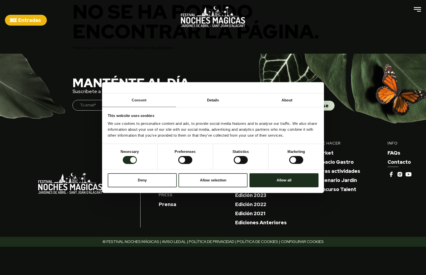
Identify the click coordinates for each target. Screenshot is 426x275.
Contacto (399, 162)
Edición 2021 (250, 213)
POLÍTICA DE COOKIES (257, 241)
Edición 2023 (250, 195)
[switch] (185, 160)
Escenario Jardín (336, 180)
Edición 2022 (250, 204)
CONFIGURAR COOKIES (302, 241)
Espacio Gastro (335, 162)
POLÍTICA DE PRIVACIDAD (211, 241)
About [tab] (287, 100)
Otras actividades (338, 171)
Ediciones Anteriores (261, 222)
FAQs (394, 153)
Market (325, 153)
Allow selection (213, 180)
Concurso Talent (336, 189)
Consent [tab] (139, 100)
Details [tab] (213, 100)
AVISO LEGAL (174, 241)
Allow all (284, 180)
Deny (142, 180)
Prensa (167, 204)
